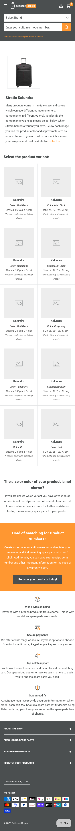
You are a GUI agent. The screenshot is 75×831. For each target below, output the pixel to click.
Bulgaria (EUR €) (14, 781)
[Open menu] (5, 5)
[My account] (61, 6)
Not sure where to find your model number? (23, 37)
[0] (68, 6)
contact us (54, 141)
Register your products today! (37, 579)
